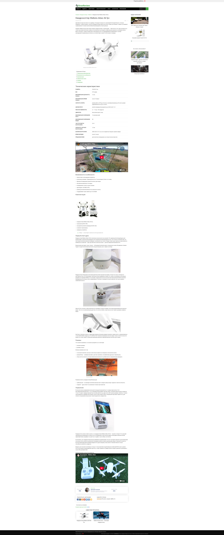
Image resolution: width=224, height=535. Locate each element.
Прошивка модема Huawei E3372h (139, 37)
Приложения (123, 8)
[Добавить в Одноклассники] (82, 499)
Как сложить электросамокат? (139, 48)
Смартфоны (91, 8)
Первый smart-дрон (81, 78)
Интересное (115, 8)
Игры (109, 8)
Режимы (79, 80)
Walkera (90, 14)
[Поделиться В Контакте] (89, 499)
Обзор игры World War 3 (139, 73)
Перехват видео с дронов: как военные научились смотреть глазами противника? (139, 61)
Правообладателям (79, 531)
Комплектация (80, 76)
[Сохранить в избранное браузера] (91, 499)
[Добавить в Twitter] (87, 499)
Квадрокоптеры (83, 14)
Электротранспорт (101, 8)
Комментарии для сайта (83, 507)
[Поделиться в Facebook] (78, 499)
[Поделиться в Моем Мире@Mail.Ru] (80, 499)
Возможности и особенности (83, 75)
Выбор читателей (136, 14)
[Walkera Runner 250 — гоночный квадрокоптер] (101, 519)
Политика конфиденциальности (89, 531)
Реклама (96, 531)
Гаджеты (84, 8)
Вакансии (100, 531)
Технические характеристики (83, 73)
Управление (79, 82)
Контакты (104, 531)
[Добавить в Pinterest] (84, 499)
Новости (78, 8)
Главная (77, 14)
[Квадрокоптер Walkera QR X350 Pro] (84, 519)
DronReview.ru (116, 533)
